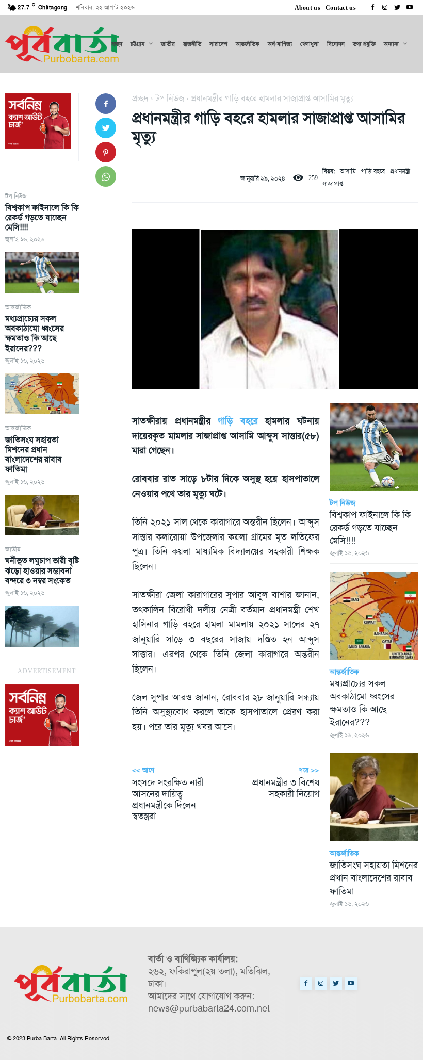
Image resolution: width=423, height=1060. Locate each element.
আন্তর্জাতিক (18, 307)
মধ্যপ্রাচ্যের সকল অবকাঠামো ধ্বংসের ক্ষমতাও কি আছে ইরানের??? (34, 333)
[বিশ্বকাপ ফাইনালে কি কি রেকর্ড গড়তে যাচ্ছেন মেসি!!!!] (42, 272)
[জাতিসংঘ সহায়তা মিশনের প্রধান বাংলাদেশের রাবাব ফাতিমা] (42, 515)
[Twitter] (397, 8)
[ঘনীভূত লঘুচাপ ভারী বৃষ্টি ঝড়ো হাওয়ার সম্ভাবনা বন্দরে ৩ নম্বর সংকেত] (42, 626)
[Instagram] (385, 8)
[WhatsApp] (105, 176)
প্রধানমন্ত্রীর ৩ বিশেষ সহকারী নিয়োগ (285, 788)
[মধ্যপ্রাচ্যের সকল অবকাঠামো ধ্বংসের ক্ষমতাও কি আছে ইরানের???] (42, 393)
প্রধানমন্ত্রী (400, 171)
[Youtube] (409, 8)
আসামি (348, 171)
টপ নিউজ (16, 196)
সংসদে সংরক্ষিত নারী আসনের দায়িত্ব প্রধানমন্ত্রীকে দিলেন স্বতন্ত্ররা (168, 799)
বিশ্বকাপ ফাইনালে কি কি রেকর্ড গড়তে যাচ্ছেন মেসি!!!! (42, 217)
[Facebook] (372, 8)
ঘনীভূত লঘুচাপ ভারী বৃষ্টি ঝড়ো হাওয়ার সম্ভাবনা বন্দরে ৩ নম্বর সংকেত (42, 570)
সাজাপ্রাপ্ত (333, 184)
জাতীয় (12, 549)
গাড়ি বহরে (373, 171)
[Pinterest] (105, 152)
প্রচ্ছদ (140, 98)
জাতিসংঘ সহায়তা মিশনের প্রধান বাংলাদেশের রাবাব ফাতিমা (33, 454)
